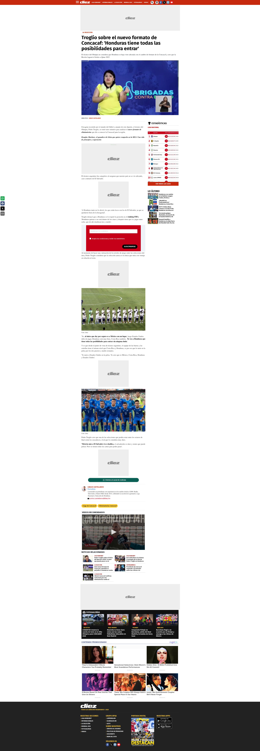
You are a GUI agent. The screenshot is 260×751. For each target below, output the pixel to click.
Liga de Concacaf (89, 506)
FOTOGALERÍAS (93, 612)
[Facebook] (107, 744)
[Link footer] (88, 706)
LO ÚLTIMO (154, 191)
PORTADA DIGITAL (138, 716)
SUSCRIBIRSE (130, 247)
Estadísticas (159, 123)
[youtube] (118, 744)
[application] (130, 87)
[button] (3, 198)
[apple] (168, 726)
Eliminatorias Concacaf (108, 506)
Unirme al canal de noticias (115, 480)
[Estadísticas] (157, 2)
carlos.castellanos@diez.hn (100, 498)
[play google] (168, 720)
